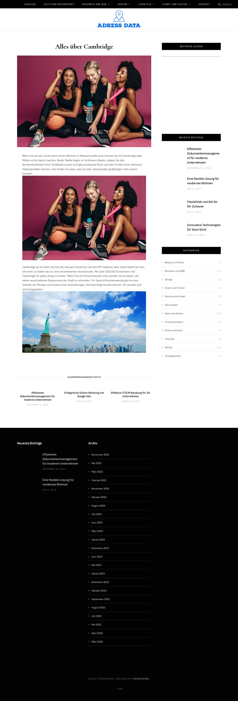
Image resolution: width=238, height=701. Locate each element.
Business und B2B (94, 4)
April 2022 (97, 633)
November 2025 (100, 454)
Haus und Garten (174, 313)
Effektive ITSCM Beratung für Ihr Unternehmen (130, 394)
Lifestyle (144, 4)
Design (122, 4)
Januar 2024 (98, 539)
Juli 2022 (96, 616)
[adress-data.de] (119, 19)
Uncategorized (173, 355)
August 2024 (98, 505)
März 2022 (97, 641)
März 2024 (97, 531)
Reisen (168, 347)
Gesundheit (171, 304)
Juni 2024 (96, 522)
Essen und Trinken (175, 287)
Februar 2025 (98, 480)
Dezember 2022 (100, 582)
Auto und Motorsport (59, 4)
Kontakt (204, 4)
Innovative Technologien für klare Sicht (204, 227)
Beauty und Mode (174, 262)
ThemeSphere (140, 678)
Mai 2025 (96, 463)
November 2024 (100, 488)
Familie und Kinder (175, 296)
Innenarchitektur (174, 322)
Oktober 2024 (98, 497)
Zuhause (30, 4)
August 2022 (98, 607)
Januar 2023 (98, 573)
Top (120, 688)
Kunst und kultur (175, 4)
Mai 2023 (96, 565)
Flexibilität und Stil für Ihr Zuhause (202, 204)
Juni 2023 (96, 556)
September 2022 (100, 599)
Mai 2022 (96, 624)
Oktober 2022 (98, 590)
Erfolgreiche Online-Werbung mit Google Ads (84, 394)
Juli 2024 (96, 514)
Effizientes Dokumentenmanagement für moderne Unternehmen (37, 396)
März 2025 (97, 471)
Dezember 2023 (100, 548)
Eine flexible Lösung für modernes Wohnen (203, 180)
